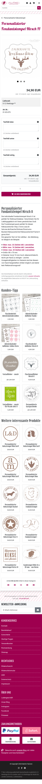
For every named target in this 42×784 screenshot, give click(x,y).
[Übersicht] (21, 585)
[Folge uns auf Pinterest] (25, 768)
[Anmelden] (38, 609)
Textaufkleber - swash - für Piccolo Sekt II (11, 405)
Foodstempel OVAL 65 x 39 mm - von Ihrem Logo (31, 567)
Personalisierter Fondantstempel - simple (31, 537)
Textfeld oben (8, 122)
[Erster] (8, 585)
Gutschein (31, 742)
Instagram (5, 706)
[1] (17, 81)
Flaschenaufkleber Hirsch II (31, 375)
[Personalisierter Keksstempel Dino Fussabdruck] (31, 463)
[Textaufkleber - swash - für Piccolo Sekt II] (11, 393)
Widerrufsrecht (7, 666)
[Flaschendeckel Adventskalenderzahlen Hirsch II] (11, 302)
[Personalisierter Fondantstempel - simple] (31, 523)
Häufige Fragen (7, 639)
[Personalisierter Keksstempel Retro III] (11, 554)
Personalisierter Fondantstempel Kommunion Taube (31, 506)
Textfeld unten (8, 138)
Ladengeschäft (7, 697)
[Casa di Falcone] (10, 3)
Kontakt (4, 626)
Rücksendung (6, 648)
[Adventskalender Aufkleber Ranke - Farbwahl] (31, 302)
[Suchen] (39, 7)
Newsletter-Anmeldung (13, 604)
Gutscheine (5, 634)
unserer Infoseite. (34, 276)
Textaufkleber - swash (11, 374)
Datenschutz (6, 679)
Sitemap (4, 652)
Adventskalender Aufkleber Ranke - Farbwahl (31, 316)
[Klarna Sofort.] (31, 730)
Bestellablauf (6, 630)
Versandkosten (35, 94)
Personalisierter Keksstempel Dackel (10, 505)
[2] (21, 81)
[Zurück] (15, 585)
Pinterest (4, 715)
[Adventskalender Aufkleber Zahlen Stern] (11, 333)
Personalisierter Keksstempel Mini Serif (10, 445)
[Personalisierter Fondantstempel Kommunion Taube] (31, 493)
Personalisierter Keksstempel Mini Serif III (31, 446)
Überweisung (10, 742)
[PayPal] (10, 730)
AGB (3, 675)
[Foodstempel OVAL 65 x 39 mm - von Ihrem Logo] (31, 554)
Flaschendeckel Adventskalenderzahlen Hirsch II (10, 316)
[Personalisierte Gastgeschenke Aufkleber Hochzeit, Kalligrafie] (31, 393)
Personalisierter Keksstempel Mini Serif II (10, 476)
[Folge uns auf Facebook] (21, 768)
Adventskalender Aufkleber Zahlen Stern (10, 345)
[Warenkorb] (34, 3)
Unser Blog (5, 702)
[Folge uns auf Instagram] (18, 768)
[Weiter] (27, 585)
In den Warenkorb (22, 194)
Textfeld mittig (8, 155)
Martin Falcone (27, 764)
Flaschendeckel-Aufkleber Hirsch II (31, 345)
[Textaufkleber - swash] (11, 363)
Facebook (5, 711)
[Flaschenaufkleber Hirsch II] (31, 363)
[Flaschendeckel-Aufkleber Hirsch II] (31, 333)
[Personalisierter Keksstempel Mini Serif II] (11, 463)
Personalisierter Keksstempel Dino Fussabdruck (31, 476)
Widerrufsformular (8, 670)
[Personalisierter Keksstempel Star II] (11, 523)
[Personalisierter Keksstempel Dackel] (11, 493)
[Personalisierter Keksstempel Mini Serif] (11, 433)
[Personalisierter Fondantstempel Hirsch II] (21, 58)
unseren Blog (21, 750)
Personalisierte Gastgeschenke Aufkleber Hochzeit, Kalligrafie (31, 407)
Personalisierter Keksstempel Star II (11, 536)
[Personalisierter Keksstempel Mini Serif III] (31, 433)
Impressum (5, 684)
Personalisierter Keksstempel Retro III (10, 566)
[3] (24, 81)
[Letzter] (34, 585)
